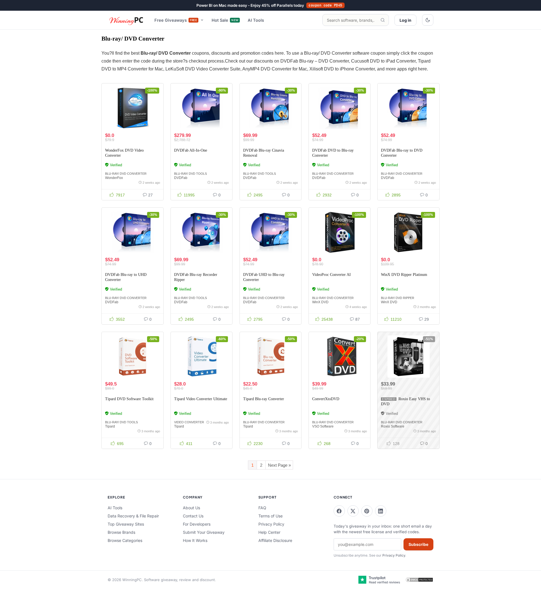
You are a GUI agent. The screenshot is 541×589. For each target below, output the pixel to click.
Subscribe (418, 544)
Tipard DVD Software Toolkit (129, 399)
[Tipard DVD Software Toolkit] (132, 356)
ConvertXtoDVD (325, 399)
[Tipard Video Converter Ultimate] (201, 356)
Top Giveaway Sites (126, 524)
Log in (405, 20)
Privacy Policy (271, 524)
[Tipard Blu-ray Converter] (270, 356)
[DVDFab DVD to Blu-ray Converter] (339, 108)
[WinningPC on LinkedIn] (380, 511)
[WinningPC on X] (353, 511)
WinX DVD (320, 302)
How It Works (195, 540)
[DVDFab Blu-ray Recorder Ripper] (201, 232)
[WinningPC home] (126, 20)
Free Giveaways (175, 20)
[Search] (382, 20)
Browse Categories (125, 540)
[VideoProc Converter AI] (339, 232)
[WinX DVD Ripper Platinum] (408, 232)
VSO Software (323, 426)
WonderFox (114, 178)
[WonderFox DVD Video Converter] (132, 108)
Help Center (269, 532)
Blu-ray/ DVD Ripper (397, 298)
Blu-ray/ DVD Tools (190, 173)
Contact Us (193, 515)
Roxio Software (392, 426)
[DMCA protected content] (419, 580)
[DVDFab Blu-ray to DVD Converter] (408, 108)
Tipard (110, 426)
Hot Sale (225, 20)
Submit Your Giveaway (204, 532)
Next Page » (279, 465)
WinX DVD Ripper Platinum (404, 275)
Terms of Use (270, 515)
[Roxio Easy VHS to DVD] (408, 356)
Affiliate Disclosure (275, 540)
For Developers (196, 524)
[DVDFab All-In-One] (201, 108)
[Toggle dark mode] (427, 20)
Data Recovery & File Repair (133, 515)
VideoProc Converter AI (331, 275)
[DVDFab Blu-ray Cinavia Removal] (270, 108)
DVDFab (180, 178)
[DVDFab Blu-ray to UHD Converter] (132, 232)
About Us (191, 507)
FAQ (262, 507)
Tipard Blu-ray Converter (263, 399)
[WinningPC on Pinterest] (367, 511)
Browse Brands (121, 532)
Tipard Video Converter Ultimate (200, 399)
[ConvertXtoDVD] (339, 356)
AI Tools (256, 20)
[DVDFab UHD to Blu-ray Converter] (270, 232)
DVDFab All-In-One (190, 150)
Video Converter (189, 422)
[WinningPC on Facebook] (339, 511)
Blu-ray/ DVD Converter (126, 173)
